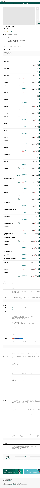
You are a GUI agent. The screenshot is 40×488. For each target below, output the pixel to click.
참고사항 (18, 46)
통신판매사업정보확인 (13, 484)
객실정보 (5, 46)
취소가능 (23, 68)
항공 (16, 1)
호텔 (19, 1)
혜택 (30, 1)
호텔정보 (8, 46)
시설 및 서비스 (14, 46)
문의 (7, 480)
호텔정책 (11, 46)
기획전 (27, 1)
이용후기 (21, 46)
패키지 (23, 1)
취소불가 (23, 61)
